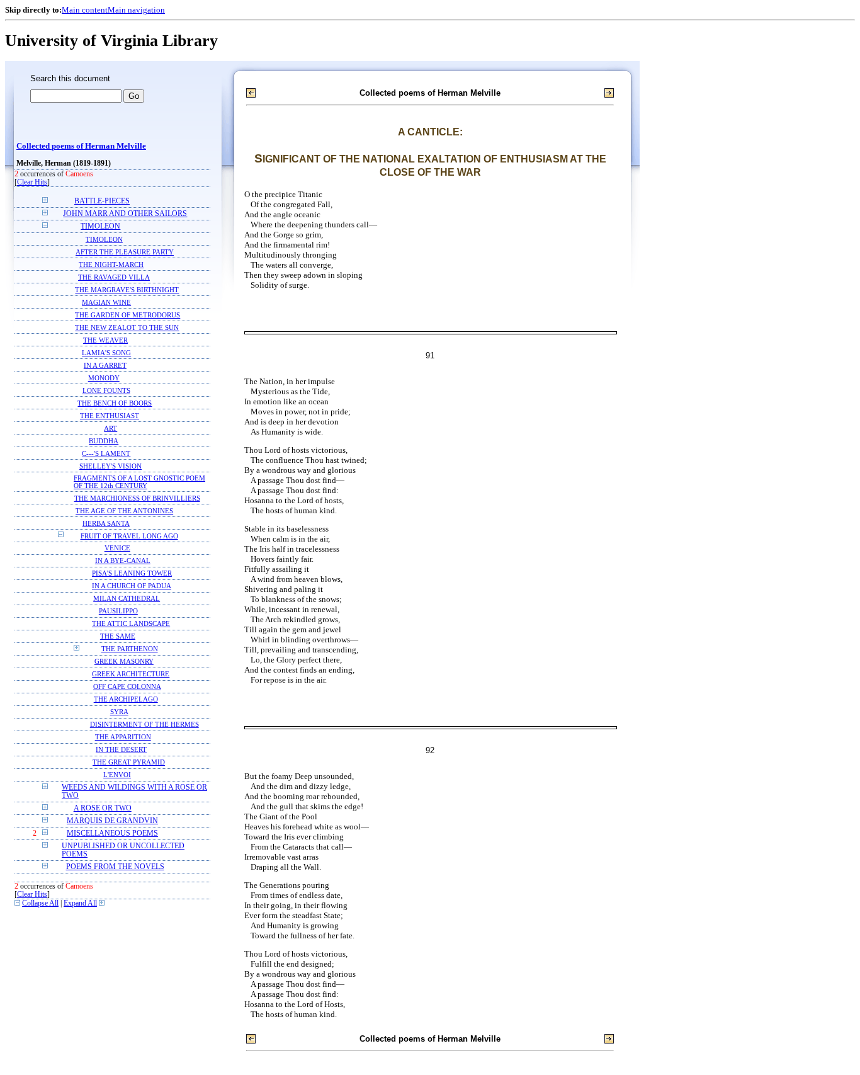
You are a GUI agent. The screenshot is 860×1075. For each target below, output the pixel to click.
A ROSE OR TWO (103, 808)
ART (110, 428)
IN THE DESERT (121, 749)
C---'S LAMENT (106, 453)
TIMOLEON (100, 226)
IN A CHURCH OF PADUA (131, 586)
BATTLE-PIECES (102, 201)
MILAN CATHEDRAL (126, 598)
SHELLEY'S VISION (110, 466)
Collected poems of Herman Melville (81, 146)
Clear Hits (32, 182)
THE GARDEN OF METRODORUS (127, 315)
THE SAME (117, 636)
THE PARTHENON (129, 649)
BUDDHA (103, 441)
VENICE (117, 548)
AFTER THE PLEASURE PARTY (125, 252)
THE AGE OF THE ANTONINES (124, 511)
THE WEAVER (105, 340)
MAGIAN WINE (106, 302)
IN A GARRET (105, 365)
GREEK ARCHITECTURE (130, 674)
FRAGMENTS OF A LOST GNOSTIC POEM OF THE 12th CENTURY (139, 481)
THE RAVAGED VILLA (114, 277)
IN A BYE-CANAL (122, 560)
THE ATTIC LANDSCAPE (131, 623)
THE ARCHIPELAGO (126, 699)
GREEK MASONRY (124, 661)
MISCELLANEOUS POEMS (112, 833)
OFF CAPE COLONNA (127, 686)
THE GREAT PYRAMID (129, 762)
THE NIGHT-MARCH (111, 264)
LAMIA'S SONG (106, 352)
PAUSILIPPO (118, 611)
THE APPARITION (123, 737)
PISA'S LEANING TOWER (132, 573)
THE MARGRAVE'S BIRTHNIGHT (127, 289)
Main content (85, 9)
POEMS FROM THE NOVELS (115, 867)
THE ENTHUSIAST (109, 415)
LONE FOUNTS (106, 390)
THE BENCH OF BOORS (114, 403)
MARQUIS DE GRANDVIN (112, 821)
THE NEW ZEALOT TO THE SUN (127, 327)
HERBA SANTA (106, 523)
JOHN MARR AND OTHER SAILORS (125, 214)
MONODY (104, 378)
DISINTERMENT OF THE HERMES (144, 724)
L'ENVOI (117, 774)
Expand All (80, 903)
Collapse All (40, 903)
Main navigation (136, 9)
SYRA (119, 711)
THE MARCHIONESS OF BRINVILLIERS (137, 498)
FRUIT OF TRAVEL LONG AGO (129, 536)
